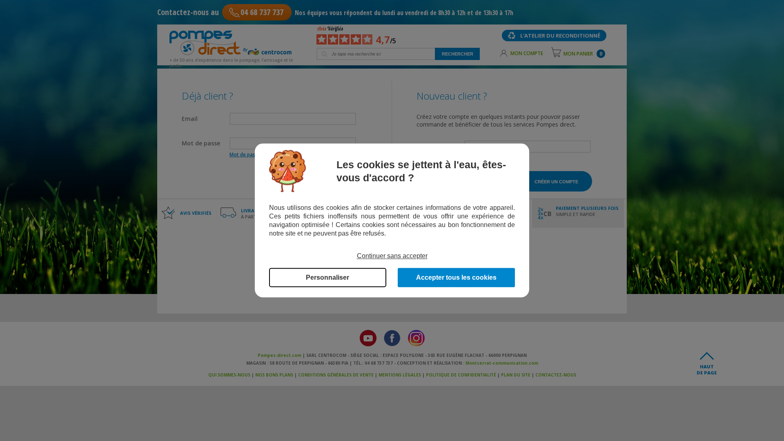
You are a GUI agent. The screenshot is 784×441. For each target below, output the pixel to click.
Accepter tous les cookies (456, 277)
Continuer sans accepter (392, 255)
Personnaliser (327, 277)
